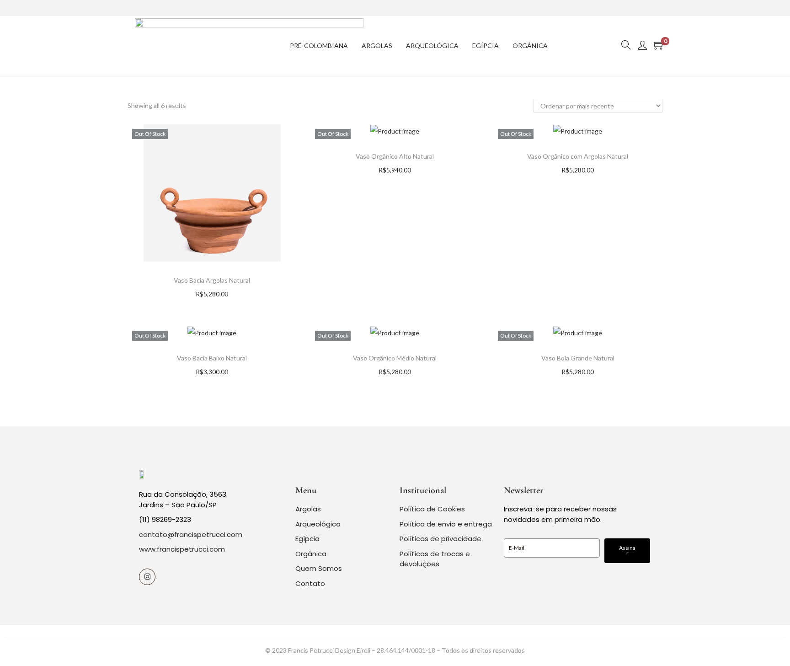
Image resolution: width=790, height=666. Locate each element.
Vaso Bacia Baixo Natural (212, 358)
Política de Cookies (432, 509)
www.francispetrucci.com (182, 549)
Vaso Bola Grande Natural (577, 358)
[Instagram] (147, 577)
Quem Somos (318, 568)
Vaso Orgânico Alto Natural (395, 156)
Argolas (308, 509)
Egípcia (307, 538)
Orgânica (310, 554)
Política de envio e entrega (446, 524)
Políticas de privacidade (440, 538)
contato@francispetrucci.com (190, 534)
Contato (310, 583)
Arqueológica (318, 524)
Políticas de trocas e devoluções (435, 559)
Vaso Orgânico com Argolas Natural (577, 156)
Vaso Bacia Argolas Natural (212, 280)
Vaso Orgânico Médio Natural (395, 358)
